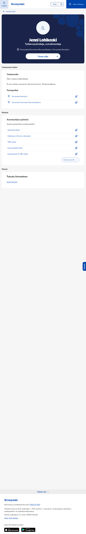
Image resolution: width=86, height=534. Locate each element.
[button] (43, 96)
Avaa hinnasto (12, 182)
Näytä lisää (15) (69, 160)
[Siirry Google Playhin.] (28, 530)
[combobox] (57, 4)
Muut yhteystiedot (11, 518)
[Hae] (61, 4)
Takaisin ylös (41, 492)
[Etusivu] (17, 4)
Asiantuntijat (10, 11)
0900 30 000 (35, 505)
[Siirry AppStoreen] (11, 530)
